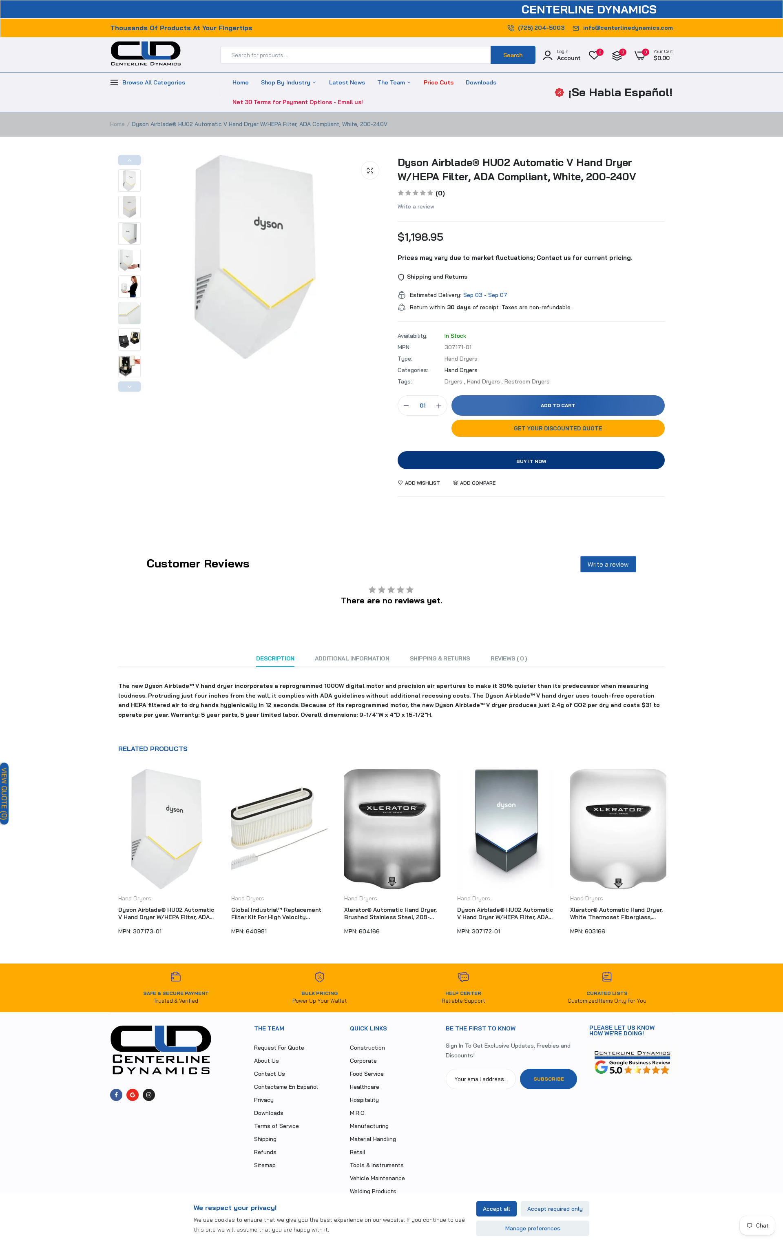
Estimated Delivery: (435, 295)
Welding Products (373, 1191)
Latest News (347, 82)
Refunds (265, 1152)
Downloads (481, 82)
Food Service (367, 1073)
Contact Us (269, 1073)
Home (240, 82)
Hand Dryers (461, 370)
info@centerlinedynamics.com (628, 27)
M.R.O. (358, 1113)
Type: (405, 358)
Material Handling (373, 1139)
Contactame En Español (286, 1086)
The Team (392, 82)
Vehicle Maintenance (377, 1178)
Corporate (363, 1060)
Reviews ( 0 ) (509, 658)
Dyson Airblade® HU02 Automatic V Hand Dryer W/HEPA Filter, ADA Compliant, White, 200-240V (517, 169)
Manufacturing (369, 1126)
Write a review (416, 206)
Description (275, 658)
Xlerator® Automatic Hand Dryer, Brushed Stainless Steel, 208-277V (390, 913)
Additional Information (352, 658)
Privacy (264, 1099)
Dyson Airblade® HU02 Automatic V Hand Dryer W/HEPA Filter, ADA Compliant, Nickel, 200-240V (505, 913)
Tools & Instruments (377, 1165)
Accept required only (555, 1208)
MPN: (404, 347)
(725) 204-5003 (541, 27)
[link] (760, 1184)
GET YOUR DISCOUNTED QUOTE (558, 428)
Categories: (413, 370)
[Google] (132, 1095)
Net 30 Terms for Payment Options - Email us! (297, 102)
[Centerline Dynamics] (145, 55)
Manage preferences (532, 1228)
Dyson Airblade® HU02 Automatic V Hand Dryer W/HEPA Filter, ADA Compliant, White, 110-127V (166, 913)
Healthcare (364, 1086)
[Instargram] (149, 1095)
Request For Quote (279, 1047)
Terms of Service (276, 1126)
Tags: (405, 381)
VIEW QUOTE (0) (4, 793)
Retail (357, 1152)
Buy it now (531, 461)
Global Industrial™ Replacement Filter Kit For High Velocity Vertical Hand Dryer (276, 913)
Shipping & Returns (440, 658)
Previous (129, 160)
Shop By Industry (286, 82)
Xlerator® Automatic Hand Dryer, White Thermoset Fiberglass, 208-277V (616, 913)
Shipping (265, 1139)
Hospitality (364, 1099)
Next (129, 386)
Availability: (412, 335)
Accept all (496, 1208)
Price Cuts (438, 82)
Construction (367, 1047)
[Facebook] (116, 1095)
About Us (266, 1060)
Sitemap (265, 1165)
